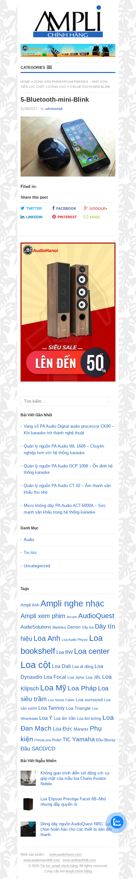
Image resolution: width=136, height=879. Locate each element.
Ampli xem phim (43, 615)
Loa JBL (93, 677)
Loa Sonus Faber (61, 700)
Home (25, 81)
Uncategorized (37, 565)
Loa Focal (55, 677)
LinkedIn (34, 217)
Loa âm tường (89, 718)
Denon (74, 626)
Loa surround (89, 699)
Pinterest (67, 217)
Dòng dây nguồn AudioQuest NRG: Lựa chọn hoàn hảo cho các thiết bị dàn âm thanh (76, 829)
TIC (67, 739)
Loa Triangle (78, 708)
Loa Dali (61, 666)
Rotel (56, 740)
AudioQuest (96, 616)
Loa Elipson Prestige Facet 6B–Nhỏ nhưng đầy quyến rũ (73, 802)
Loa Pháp (82, 688)
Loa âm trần (65, 718)
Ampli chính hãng (78, 871)
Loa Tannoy (51, 708)
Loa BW (64, 652)
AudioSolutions (36, 626)
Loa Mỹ (53, 687)
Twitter (34, 208)
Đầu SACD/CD (38, 748)
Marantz (81, 729)
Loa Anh (47, 638)
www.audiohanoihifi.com (41, 860)
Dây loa (88, 627)
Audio (29, 539)
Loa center (91, 651)
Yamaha (83, 739)
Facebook (66, 208)
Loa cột (36, 664)
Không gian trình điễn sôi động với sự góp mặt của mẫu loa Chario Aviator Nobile (75, 778)
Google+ (98, 208)
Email (95, 217)
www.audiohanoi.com (65, 854)
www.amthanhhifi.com (79, 860)
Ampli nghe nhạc (72, 603)
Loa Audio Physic (75, 639)
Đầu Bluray (105, 740)
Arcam (72, 617)
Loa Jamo (75, 677)
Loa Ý (46, 718)
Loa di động (82, 666)
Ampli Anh (30, 605)
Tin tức (30, 552)
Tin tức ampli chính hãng (59, 866)
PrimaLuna (42, 740)
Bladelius (59, 627)
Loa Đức (62, 728)
